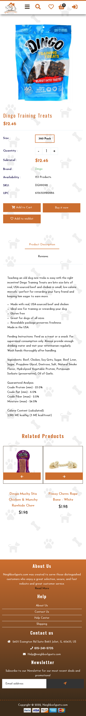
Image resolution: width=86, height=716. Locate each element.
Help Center (41, 618)
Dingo (39, 169)
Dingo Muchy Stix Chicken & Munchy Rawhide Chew (23, 499)
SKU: (6, 185)
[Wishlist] (51, 7)
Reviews (43, 256)
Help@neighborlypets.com (44, 654)
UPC (6, 193)
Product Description (42, 244)
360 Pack (45, 138)
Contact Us (42, 612)
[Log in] (74, 7)
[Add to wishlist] (39, 446)
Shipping (42, 624)
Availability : (11, 177)
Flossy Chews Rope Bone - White (63, 496)
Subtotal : (10, 160)
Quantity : (10, 150)
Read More (42, 588)
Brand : (8, 169)
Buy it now (61, 207)
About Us (42, 605)
